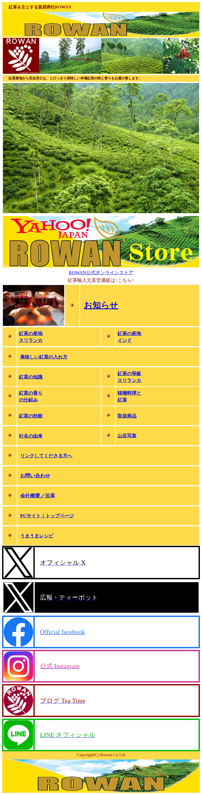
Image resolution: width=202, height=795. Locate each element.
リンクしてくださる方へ (46, 455)
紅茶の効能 (31, 416)
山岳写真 (127, 435)
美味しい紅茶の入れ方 (44, 357)
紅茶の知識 (31, 377)
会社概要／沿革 (37, 495)
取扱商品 (127, 416)
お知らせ (101, 305)
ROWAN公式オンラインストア (101, 272)
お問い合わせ (35, 475)
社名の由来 (31, 436)
